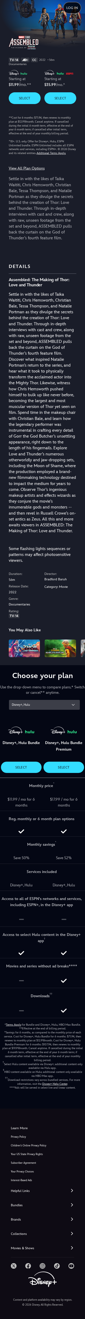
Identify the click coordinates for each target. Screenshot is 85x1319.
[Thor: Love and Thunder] (24, 648)
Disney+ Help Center (54, 1084)
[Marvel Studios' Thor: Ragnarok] (60, 648)
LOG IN (72, 8)
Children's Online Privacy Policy (28, 1145)
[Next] (77, 647)
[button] (42, 1191)
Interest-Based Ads (21, 1180)
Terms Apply (13, 1024)
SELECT (24, 98)
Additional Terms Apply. (51, 153)
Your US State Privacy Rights (27, 1154)
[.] (14, 1266)
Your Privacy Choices (22, 1171)
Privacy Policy (18, 1136)
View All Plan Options (27, 168)
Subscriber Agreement (23, 1162)
